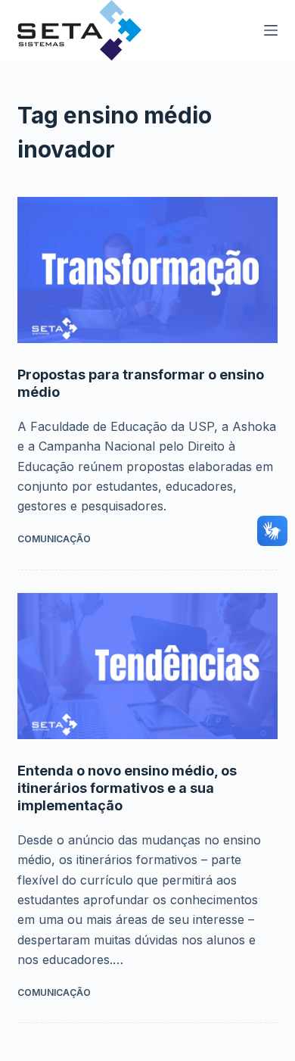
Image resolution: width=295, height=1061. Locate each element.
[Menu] (271, 30)
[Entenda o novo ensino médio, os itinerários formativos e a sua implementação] (147, 666)
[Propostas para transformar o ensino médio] (147, 270)
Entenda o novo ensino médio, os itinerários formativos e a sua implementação (127, 788)
